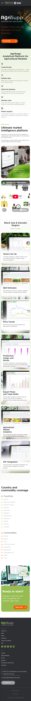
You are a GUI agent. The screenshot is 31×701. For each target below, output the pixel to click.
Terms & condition (6, 640)
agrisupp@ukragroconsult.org (11, 677)
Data (2, 633)
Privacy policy (15, 690)
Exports (3, 660)
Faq (2, 643)
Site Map (15, 693)
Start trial (19, 607)
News (2, 635)
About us (3, 630)
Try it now (6, 41)
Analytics (3, 665)
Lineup (3, 653)
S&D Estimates (5, 655)
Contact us (7, 682)
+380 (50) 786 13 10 (11, 675)
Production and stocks (7, 662)
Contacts (3, 638)
